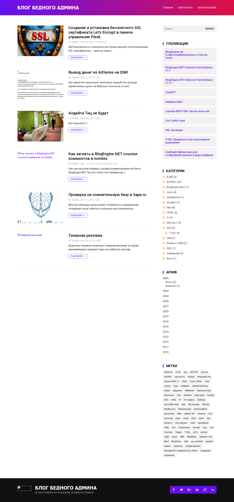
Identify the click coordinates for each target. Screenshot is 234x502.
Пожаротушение (193, 446)
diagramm (177, 391)
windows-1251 (206, 437)
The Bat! (196, 427)
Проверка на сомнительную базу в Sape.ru (107, 194)
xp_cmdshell (197, 441)
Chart (184, 381)
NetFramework (184, 409)
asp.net (204, 372)
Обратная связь (207, 7)
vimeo (174, 437)
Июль (168, 282)
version (204, 432)
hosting (210, 395)
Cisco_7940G (196, 381)
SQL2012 (168, 423)
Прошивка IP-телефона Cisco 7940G (180, 451)
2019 (166, 316)
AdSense (168, 372)
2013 (166, 336)
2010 (166, 352)
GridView (187, 395)
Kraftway (201, 400)
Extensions (169, 395)
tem (173, 427)
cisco (171, 192)
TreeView (168, 432)
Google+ (173, 202)
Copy (175, 386)
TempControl (184, 427)
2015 (166, 326)
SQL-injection (181, 423)
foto (179, 395)
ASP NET (194, 372)
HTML (99, 42)
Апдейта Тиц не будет (88, 113)
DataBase (185, 386)
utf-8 (195, 432)
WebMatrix (191, 437)
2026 (171, 282)
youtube (209, 441)
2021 (166, 306)
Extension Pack (204, 391)
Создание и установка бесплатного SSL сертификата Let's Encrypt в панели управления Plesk (104, 32)
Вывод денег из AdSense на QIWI (98, 72)
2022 (166, 301)
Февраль (170, 285)
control (167, 386)
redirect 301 (189, 414)
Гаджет (167, 446)
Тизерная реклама (85, 235)
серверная (205, 451)
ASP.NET (174, 182)
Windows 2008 (177, 243)
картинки (178, 446)
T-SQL (174, 233)
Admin (75, 42)
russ (210, 414)
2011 (166, 347)
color (207, 381)
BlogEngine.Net (104, 164)
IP (180, 400)
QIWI (179, 414)
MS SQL (174, 222)
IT (170, 217)
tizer (205, 427)
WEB (182, 437)
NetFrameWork (200, 409)
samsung (168, 418)
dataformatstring (200, 386)
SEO (105, 42)
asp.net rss (180, 377)
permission (169, 414)
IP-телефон (189, 400)
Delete (167, 391)
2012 (166, 341)
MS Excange (193, 404)
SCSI (193, 418)
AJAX (172, 176)
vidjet (166, 437)
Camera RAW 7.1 (171, 381)
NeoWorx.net (169, 409)
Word (166, 441)
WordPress (176, 441)
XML (171, 248)
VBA (171, 238)
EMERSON (189, 391)
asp (185, 372)
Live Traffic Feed (171, 404)
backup (191, 377)
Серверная (175, 253)
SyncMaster (203, 423)
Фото (171, 258)
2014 (166, 331)
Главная (168, 7)
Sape (178, 418)
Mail (183, 404)
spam (201, 418)
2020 (166, 311)
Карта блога (185, 7)
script (185, 418)
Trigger (178, 432)
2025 (166, 291)
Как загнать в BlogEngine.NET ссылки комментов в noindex (102, 156)
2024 (166, 296)
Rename (201, 414)
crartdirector (175, 197)
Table (166, 427)
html (166, 400)
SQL (208, 418)
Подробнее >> (78, 57)
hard (171, 207)
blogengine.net (204, 377)
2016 (166, 321)
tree (211, 427)
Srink (192, 423)
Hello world (199, 395)
